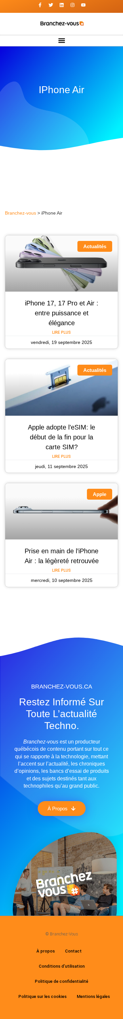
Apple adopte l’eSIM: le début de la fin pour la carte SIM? (61, 437)
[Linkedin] (61, 5)
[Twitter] (50, 5)
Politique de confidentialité (61, 981)
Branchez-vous (20, 213)
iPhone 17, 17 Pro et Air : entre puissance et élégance (61, 313)
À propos (45, 951)
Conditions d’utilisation (62, 966)
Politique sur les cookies (42, 996)
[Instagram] (72, 5)
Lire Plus (61, 332)
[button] (61, 40)
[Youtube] (83, 5)
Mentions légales (93, 996)
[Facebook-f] (40, 5)
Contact (73, 951)
